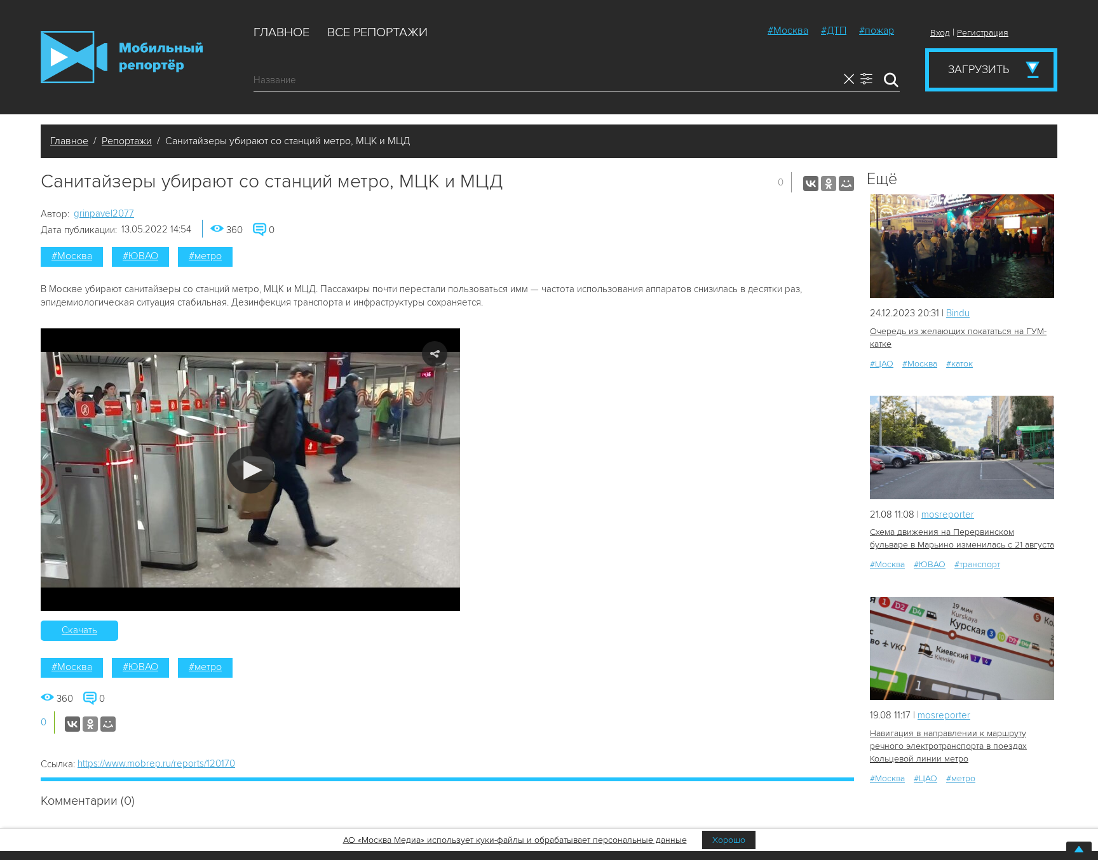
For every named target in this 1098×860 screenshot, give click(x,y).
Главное (281, 32)
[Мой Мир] (846, 183)
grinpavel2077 (104, 213)
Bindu (958, 313)
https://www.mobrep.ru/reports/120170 (156, 763)
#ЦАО (881, 363)
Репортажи (127, 141)
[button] (250, 470)
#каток (959, 363)
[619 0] (962, 246)
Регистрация (982, 32)
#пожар (876, 30)
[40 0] (962, 649)
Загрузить (978, 69)
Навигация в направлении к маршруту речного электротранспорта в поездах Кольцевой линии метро (948, 746)
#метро (205, 256)
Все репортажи (377, 32)
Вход (940, 32)
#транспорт (977, 564)
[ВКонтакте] (810, 183)
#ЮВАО (140, 256)
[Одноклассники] (828, 183)
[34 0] (962, 447)
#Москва (788, 30)
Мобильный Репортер (122, 57)
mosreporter (947, 514)
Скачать (79, 630)
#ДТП (833, 30)
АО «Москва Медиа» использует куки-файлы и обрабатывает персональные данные (515, 840)
